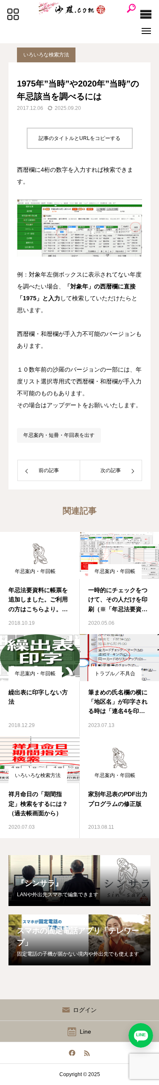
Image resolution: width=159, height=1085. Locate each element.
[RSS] (87, 1052)
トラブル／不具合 (115, 674)
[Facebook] (72, 1052)
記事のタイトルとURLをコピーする (79, 138)
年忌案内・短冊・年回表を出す (59, 435)
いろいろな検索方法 (46, 55)
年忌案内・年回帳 (35, 571)
